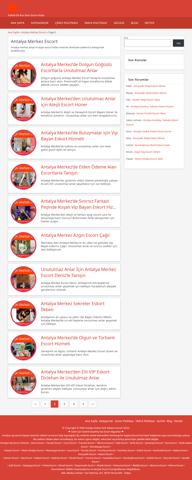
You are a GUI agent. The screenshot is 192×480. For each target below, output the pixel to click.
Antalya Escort (84, 476)
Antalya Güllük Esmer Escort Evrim (152, 131)
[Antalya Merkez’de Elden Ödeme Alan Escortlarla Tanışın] (23, 188)
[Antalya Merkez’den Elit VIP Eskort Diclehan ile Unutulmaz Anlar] (23, 393)
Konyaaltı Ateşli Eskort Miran (150, 86)
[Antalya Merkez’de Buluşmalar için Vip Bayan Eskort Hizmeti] (23, 154)
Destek (149, 23)
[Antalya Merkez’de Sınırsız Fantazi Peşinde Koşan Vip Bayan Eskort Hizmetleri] (23, 223)
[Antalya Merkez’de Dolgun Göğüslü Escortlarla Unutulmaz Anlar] (23, 86)
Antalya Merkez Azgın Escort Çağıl (75, 235)
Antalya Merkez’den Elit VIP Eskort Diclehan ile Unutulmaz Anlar (75, 375)
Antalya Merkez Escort (33, 32)
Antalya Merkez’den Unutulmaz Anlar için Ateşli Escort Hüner (78, 102)
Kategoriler (39, 23)
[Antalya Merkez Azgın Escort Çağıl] (23, 257)
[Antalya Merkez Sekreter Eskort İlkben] (23, 325)
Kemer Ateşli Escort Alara (146, 99)
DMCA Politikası (96, 23)
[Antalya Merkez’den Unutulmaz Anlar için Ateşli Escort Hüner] (23, 120)
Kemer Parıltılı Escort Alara (151, 113)
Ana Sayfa (17, 23)
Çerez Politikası (66, 23)
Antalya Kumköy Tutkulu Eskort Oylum (152, 106)
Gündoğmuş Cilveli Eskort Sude (152, 145)
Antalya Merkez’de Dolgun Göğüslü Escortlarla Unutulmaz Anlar (76, 67)
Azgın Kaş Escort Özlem (147, 151)
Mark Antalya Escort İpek (149, 158)
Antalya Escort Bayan (104, 476)
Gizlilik (119, 23)
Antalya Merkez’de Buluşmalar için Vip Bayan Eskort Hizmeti (79, 136)
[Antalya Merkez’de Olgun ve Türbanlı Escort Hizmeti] (23, 359)
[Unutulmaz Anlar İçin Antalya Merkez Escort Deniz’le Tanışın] (23, 291)
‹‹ (35, 404)
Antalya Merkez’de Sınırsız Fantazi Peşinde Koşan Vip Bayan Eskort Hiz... (78, 204)
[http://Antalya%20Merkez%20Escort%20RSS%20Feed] (116, 41)
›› (93, 404)
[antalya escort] (12, 12)
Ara (126, 37)
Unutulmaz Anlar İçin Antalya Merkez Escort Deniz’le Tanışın (78, 272)
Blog (134, 23)
